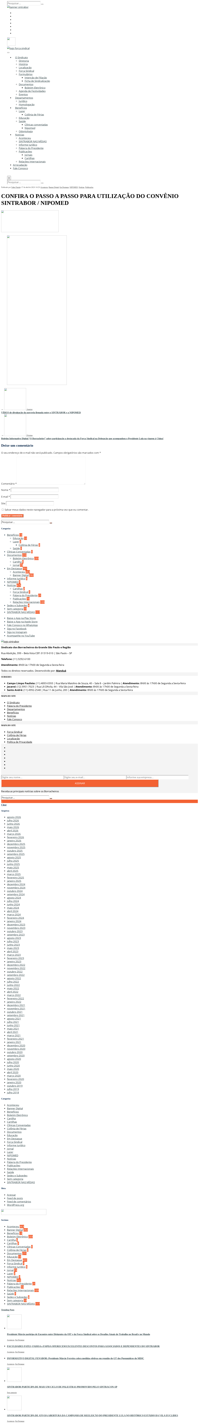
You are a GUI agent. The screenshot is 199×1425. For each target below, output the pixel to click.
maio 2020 (13, 1069)
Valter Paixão (15, 187)
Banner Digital (54, 187)
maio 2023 (13, 948)
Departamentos (24, 97)
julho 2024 (13, 901)
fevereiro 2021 (15, 1038)
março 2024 (14, 914)
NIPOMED (74, 187)
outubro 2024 (15, 891)
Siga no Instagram (17, 632)
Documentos (26, 84)
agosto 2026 (14, 817)
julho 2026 (13, 820)
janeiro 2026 (14, 840)
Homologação (27, 104)
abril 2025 (12, 871)
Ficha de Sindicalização (37, 81)
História (23, 64)
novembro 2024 (16, 887)
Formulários (25, 74)
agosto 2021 (14, 1018)
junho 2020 (13, 1065)
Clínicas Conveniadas (19, 551)
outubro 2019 (15, 1085)
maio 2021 (13, 1028)
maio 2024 (13, 907)
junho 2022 (13, 985)
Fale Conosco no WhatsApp (22, 625)
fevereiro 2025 (15, 877)
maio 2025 (13, 867)
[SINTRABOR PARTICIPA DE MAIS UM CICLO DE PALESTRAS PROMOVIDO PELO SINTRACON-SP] (14, 1381)
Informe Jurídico (28, 144)
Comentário (9, 483)
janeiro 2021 (14, 1042)
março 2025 (14, 874)
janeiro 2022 (14, 1001)
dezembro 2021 (16, 1005)
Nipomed (30, 128)
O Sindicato (21, 57)
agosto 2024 (14, 897)
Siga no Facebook (17, 628)
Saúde (22, 121)
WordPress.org (15, 1205)
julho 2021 (13, 1022)
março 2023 (14, 954)
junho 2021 (13, 1025)
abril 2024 (12, 911)
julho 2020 (13, 1062)
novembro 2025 (16, 847)
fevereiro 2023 (15, 958)
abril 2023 (12, 951)
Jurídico (23, 101)
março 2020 (14, 1075)
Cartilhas (30, 158)
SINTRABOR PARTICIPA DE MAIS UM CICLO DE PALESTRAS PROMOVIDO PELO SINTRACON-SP (62, 1387)
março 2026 (14, 834)
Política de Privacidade (19, 742)
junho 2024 (13, 904)
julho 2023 (13, 941)
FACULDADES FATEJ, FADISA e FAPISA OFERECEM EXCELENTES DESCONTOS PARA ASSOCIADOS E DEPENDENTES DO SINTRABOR (83, 1346)
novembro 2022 (16, 968)
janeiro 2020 (14, 1082)
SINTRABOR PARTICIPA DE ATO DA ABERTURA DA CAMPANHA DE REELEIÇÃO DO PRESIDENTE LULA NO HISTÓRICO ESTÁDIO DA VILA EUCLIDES (92, 1415)
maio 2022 (13, 988)
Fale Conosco (20, 168)
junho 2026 (13, 824)
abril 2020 (12, 1072)
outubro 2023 (15, 931)
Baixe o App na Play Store (21, 618)
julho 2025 (13, 860)
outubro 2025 (15, 850)
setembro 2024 (16, 894)
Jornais (28, 155)
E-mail (5, 496)
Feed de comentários (19, 1201)
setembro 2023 (16, 934)
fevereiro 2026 (15, 837)
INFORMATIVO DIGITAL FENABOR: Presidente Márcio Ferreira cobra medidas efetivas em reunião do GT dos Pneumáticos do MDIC (75, 1358)
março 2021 (14, 1035)
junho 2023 (13, 944)
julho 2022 (13, 981)
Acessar (11, 1195)
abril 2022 (12, 991)
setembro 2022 (16, 975)
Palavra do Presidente (31, 148)
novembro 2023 (16, 928)
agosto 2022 (14, 978)
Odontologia (26, 131)
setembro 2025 (16, 854)
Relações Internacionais (32, 161)
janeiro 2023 (14, 961)
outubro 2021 (15, 1012)
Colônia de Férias (34, 114)
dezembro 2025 (16, 844)
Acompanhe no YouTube (21, 635)
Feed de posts (15, 1198)
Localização (25, 67)
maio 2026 (13, 827)
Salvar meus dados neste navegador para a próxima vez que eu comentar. (47, 509)
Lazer (22, 111)
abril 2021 (12, 1032)
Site (3, 503)
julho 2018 (13, 1092)
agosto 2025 (14, 857)
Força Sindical (26, 71)
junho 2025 (13, 864)
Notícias (19, 134)
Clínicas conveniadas (36, 124)
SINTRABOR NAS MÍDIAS (33, 141)
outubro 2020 (15, 1052)
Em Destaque (64, 187)
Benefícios (21, 108)
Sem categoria (15, 608)
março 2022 (14, 995)
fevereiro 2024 (15, 918)
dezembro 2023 (16, 924)
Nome (5, 490)
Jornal (16, 565)
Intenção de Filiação (36, 77)
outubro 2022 (15, 971)
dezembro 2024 (16, 884)
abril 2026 (12, 830)
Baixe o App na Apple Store (22, 621)
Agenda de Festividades (32, 91)
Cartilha (17, 561)
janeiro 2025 (14, 881)
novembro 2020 (16, 1048)
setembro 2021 (16, 1015)
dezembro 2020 (16, 1045)
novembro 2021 (16, 1008)
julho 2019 (13, 1089)
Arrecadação (20, 165)
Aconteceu (25, 138)
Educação (24, 118)
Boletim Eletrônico (35, 87)
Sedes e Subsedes (17, 605)
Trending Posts (7, 1310)
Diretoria (24, 60)
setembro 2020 (16, 1055)
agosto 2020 (14, 1059)
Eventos (23, 94)
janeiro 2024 (14, 921)
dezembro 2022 (16, 965)
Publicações (25, 151)
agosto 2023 (14, 938)
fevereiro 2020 (15, 1079)
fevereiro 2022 (15, 998)
